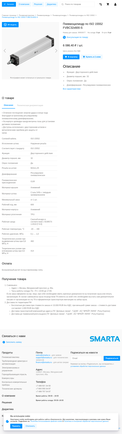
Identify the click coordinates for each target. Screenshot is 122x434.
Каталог (10, 4)
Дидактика (51, 4)
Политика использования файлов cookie (46, 421)
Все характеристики (72, 89)
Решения (38, 4)
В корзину (73, 57)
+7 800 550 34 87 (43, 388)
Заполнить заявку (14, 342)
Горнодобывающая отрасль (14, 374)
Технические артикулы (12, 389)
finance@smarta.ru (44, 362)
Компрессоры (8, 378)
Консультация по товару (77, 37)
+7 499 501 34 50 (43, 385)
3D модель (12, 25)
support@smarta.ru (44, 358)
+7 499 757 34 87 (43, 391)
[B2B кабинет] (115, 4)
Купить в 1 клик (93, 57)
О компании (24, 4)
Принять (16, 426)
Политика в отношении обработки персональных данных (86, 421)
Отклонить (30, 426)
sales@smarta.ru (43, 355)
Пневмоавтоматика (10, 357)
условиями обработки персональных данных (88, 366)
